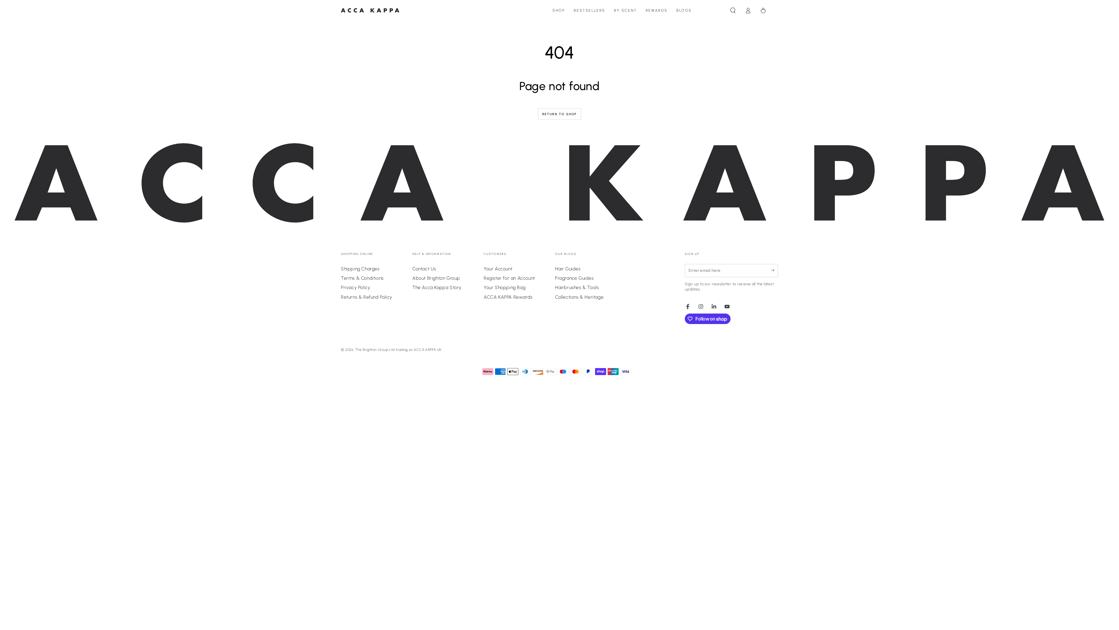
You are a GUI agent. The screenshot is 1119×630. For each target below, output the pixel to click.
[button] (732, 10)
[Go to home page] (370, 10)
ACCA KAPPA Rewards (508, 297)
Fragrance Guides (574, 278)
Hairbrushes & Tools (577, 287)
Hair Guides (568, 269)
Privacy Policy (355, 287)
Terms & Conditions (362, 278)
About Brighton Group (436, 278)
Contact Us (424, 269)
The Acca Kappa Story (437, 287)
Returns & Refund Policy (366, 297)
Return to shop (559, 114)
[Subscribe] (774, 270)
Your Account (498, 269)
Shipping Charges (360, 269)
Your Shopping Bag (504, 287)
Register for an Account (509, 278)
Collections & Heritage (579, 297)
